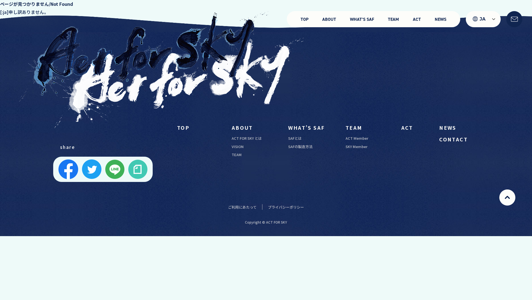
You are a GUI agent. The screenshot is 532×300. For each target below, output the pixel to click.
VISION (238, 146)
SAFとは (295, 138)
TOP (304, 19)
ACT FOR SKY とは (247, 138)
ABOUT (329, 19)
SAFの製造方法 (300, 146)
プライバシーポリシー (286, 207)
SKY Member (356, 146)
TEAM (393, 19)
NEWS (440, 19)
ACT (417, 19)
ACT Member (357, 138)
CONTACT (453, 139)
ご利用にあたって (242, 207)
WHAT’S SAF (362, 19)
